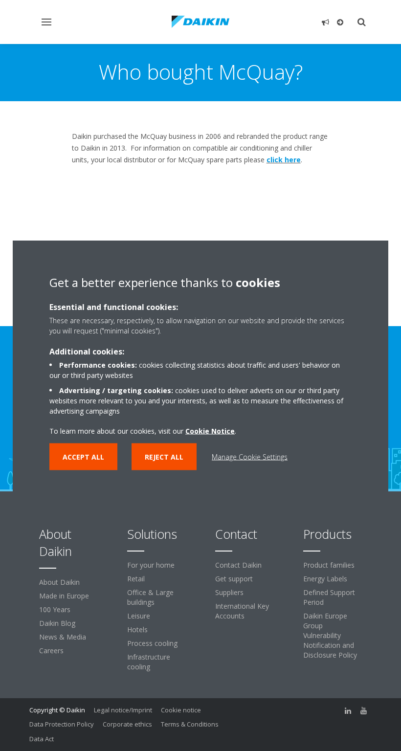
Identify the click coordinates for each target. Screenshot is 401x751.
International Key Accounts (242, 610)
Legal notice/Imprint (123, 710)
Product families (329, 565)
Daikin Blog (57, 623)
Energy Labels (325, 578)
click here (284, 159)
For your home (151, 565)
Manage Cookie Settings (250, 457)
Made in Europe (64, 595)
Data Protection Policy (61, 724)
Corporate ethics (127, 724)
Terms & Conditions (190, 724)
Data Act (41, 738)
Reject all (164, 457)
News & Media (62, 636)
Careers (51, 650)
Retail (136, 578)
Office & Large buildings (150, 597)
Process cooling (152, 643)
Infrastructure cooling (148, 661)
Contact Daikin (238, 565)
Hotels (137, 629)
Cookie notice (181, 710)
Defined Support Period (329, 597)
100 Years (54, 609)
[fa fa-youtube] (364, 711)
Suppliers (229, 592)
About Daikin (59, 582)
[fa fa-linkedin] (348, 711)
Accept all (83, 457)
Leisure (138, 615)
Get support (234, 578)
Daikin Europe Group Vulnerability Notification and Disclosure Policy (330, 635)
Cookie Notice (210, 431)
